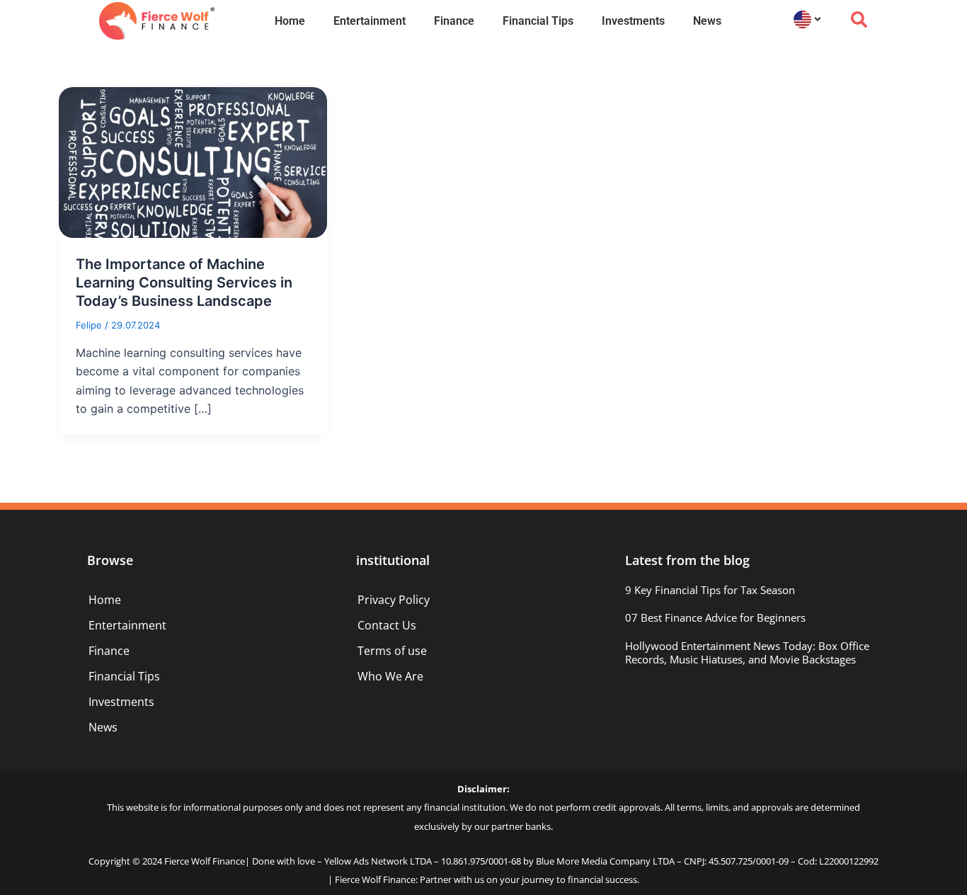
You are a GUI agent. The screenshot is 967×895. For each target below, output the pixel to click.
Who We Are (390, 676)
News (707, 21)
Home (290, 21)
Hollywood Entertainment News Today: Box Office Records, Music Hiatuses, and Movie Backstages (747, 653)
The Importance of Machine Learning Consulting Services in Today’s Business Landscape (184, 282)
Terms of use (392, 651)
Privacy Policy (393, 600)
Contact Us (386, 625)
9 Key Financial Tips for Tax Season (710, 590)
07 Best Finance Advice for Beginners (715, 617)
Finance (454, 21)
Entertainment (369, 21)
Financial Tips (538, 21)
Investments (633, 21)
